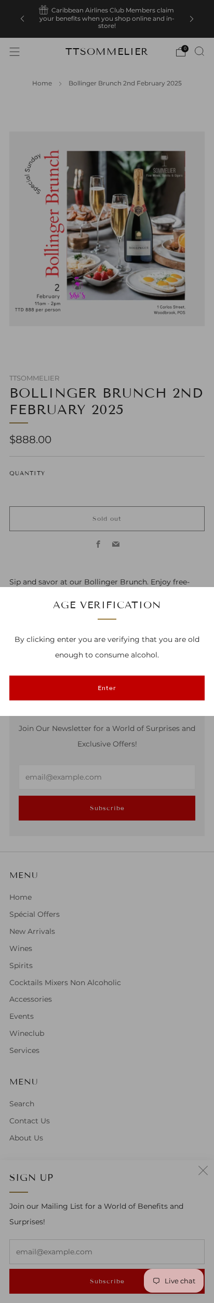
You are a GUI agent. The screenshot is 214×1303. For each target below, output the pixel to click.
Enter (107, 688)
